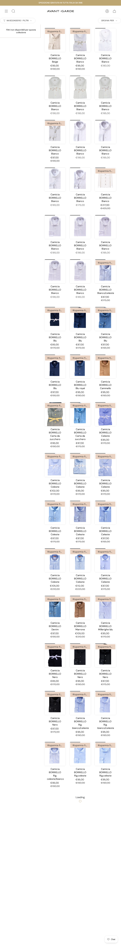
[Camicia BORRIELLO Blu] (55, 319)
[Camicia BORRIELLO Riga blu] (55, 805)
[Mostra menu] (6, 11)
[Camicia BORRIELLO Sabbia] (80, 856)
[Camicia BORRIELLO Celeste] (105, 414)
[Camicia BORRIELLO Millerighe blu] (105, 608)
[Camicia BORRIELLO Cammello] (105, 367)
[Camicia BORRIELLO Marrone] (80, 608)
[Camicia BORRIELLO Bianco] (80, 40)
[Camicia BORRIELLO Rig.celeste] (80, 754)
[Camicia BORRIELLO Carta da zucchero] (55, 414)
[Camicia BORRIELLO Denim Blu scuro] (105, 907)
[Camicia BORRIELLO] (55, 907)
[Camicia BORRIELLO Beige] (55, 40)
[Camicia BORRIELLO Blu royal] (80, 367)
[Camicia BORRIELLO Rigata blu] (80, 805)
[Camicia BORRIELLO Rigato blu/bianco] (105, 805)
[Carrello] (114, 11)
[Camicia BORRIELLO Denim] (55, 608)
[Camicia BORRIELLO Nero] (55, 655)
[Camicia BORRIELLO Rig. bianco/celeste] (80, 703)
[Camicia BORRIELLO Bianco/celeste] (105, 271)
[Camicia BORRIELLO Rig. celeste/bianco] (55, 754)
